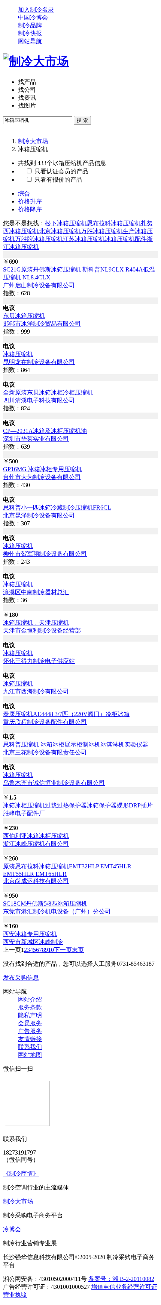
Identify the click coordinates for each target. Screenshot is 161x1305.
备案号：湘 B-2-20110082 (121, 1279)
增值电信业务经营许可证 (124, 1287)
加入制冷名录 (36, 9)
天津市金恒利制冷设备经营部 (42, 630)
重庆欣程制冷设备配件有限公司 (45, 722)
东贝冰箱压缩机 (24, 316)
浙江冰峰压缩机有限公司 (36, 844)
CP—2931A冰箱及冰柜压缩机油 (45, 431)
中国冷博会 (33, 17)
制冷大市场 (33, 141)
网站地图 (30, 1055)
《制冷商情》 (21, 1173)
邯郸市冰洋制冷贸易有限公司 (42, 323)
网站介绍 (30, 999)
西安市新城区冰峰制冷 (33, 942)
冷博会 (12, 1229)
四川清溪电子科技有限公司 (39, 400)
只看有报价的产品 (57, 179)
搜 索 (82, 120)
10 (51, 950)
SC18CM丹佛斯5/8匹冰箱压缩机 (45, 903)
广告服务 (30, 1031)
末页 (78, 950)
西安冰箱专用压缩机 (30, 934)
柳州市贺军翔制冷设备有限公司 (45, 554)
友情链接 (30, 1039)
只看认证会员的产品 (60, 171)
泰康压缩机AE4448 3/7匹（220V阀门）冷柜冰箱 (66, 714)
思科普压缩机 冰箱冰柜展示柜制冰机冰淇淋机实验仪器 (75, 744)
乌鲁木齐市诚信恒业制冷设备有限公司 (54, 783)
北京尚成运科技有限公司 (36, 881)
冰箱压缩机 (18, 354)
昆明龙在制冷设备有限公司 (39, 362)
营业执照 (15, 1294)
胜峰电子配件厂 (24, 813)
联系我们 (30, 1047)
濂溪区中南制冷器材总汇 (36, 592)
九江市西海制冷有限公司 (36, 691)
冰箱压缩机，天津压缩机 (36, 622)
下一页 (63, 950)
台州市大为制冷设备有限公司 (42, 477)
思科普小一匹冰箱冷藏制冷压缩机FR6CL (57, 507)
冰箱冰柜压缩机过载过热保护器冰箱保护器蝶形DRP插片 (78, 805)
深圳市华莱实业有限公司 (36, 439)
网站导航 (30, 41)
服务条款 (30, 1007)
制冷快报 (30, 33)
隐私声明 (30, 1015)
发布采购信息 (21, 977)
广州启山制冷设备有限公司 (39, 285)
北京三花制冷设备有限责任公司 (45, 752)
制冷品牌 (30, 25)
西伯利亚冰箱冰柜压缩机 (36, 836)
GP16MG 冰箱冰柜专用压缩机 (42, 469)
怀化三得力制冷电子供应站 (39, 661)
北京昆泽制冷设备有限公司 (39, 515)
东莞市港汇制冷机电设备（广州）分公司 (57, 911)
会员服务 (30, 1023)
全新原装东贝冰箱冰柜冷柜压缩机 (48, 392)
